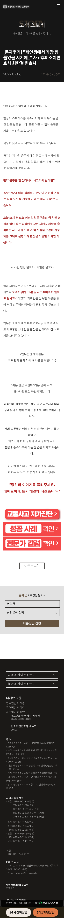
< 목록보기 (32, 566)
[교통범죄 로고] (16, 7)
